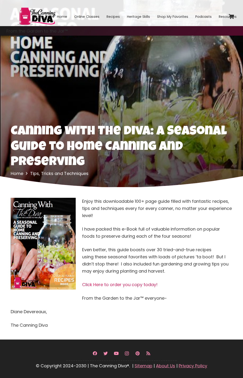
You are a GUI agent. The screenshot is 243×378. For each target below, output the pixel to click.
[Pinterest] (137, 353)
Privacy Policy (193, 366)
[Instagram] (127, 353)
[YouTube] (116, 353)
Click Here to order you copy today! (120, 285)
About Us (165, 366)
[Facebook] (94, 353)
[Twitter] (105, 353)
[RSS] (148, 353)
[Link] (36, 13)
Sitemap (143, 366)
